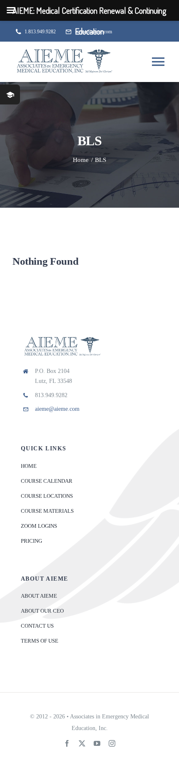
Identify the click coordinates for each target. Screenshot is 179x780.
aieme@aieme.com (57, 409)
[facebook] (67, 743)
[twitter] (82, 743)
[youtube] (97, 743)
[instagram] (112, 743)
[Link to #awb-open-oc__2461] (10, 94)
